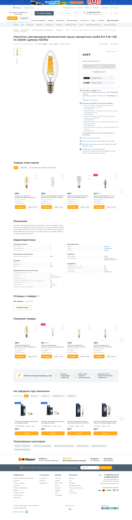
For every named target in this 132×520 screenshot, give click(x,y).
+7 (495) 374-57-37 (93, 12)
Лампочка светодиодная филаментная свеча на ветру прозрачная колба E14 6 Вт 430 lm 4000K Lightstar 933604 (104, 346)
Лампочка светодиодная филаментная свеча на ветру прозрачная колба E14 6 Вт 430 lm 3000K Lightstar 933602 (78, 346)
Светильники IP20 (82, 446)
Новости (16, 490)
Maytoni (57, 480)
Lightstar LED (108, 248)
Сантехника (60, 20)
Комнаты (101, 20)
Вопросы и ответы (18, 492)
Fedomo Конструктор (90, 116)
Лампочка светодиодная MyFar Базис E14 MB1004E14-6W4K (52, 422)
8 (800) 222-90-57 (111, 477)
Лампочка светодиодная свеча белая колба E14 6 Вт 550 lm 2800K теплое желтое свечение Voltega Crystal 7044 (105, 422)
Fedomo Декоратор (89, 110)
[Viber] (115, 508)
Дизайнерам (115, 7)
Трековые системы (70, 24)
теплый (52, 284)
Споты (81, 24)
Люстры (15, 24)
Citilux (57, 492)
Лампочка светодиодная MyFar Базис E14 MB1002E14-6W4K (26, 422)
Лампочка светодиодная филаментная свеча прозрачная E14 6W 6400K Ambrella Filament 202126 (52, 346)
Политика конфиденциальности (23, 478)
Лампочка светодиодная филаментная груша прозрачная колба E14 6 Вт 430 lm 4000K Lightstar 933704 (25, 196)
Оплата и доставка (68, 7)
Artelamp (58, 478)
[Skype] (117, 508)
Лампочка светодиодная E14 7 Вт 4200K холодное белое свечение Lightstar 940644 (104, 196)
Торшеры (72, 483)
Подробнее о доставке (90, 100)
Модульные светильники (93, 24)
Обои (93, 20)
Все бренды (58, 495)
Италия (106, 250)
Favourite (58, 488)
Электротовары (72, 20)
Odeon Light (58, 483)
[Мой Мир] (107, 508)
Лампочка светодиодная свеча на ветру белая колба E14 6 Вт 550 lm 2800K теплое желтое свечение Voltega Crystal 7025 (78, 422)
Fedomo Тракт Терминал (91, 121)
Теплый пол (84, 20)
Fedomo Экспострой (89, 127)
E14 (51, 275)
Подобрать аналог (99, 72)
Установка (79, 7)
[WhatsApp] (112, 508)
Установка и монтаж (89, 141)
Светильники (73, 492)
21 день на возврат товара (91, 138)
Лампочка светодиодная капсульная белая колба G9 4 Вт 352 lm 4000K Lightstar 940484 (52, 196)
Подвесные (39, 24)
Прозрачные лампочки (99, 446)
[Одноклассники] (105, 508)
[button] (121, 190)
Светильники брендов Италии (63, 446)
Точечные (59, 24)
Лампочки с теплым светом (42, 446)
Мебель (51, 20)
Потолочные (49, 24)
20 (105, 266)
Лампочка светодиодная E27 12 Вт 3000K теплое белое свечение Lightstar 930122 (77, 196)
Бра (22, 24)
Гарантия (16, 480)
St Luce (57, 485)
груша (106, 269)
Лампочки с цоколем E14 (22, 446)
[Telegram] (110, 508)
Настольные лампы (110, 24)
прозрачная (108, 271)
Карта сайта (17, 497)
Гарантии (88, 7)
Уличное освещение (38, 20)
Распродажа (114, 20)
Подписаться (105, 467)
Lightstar (57, 490)
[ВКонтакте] (102, 508)
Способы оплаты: (88, 144)
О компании (104, 7)
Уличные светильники (76, 488)
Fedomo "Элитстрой (89, 105)
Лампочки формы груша (22, 449)
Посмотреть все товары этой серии (42, 167)
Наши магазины (18, 495)
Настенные (29, 24)
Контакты (96, 7)
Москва (98, 90)
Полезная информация (20, 488)
